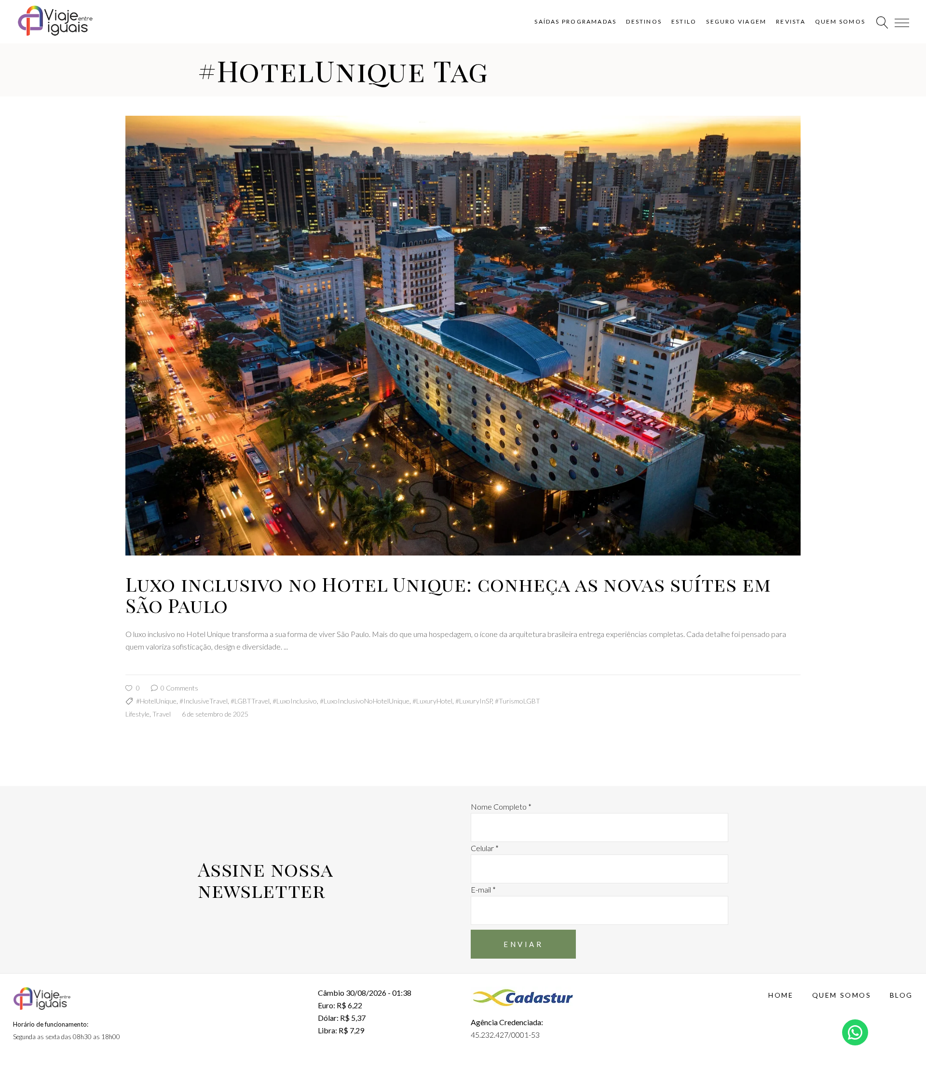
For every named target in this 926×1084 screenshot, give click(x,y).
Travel (161, 714)
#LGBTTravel (250, 701)
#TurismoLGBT (517, 701)
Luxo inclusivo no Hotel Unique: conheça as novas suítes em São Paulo (448, 594)
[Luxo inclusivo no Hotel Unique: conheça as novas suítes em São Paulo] (463, 336)
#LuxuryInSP (473, 701)
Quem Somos (842, 995)
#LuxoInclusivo (294, 701)
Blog (901, 995)
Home (780, 995)
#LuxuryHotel (432, 701)
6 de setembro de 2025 (215, 714)
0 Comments (178, 688)
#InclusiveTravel (203, 701)
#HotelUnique (156, 701)
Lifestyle (137, 714)
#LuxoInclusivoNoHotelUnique (364, 701)
